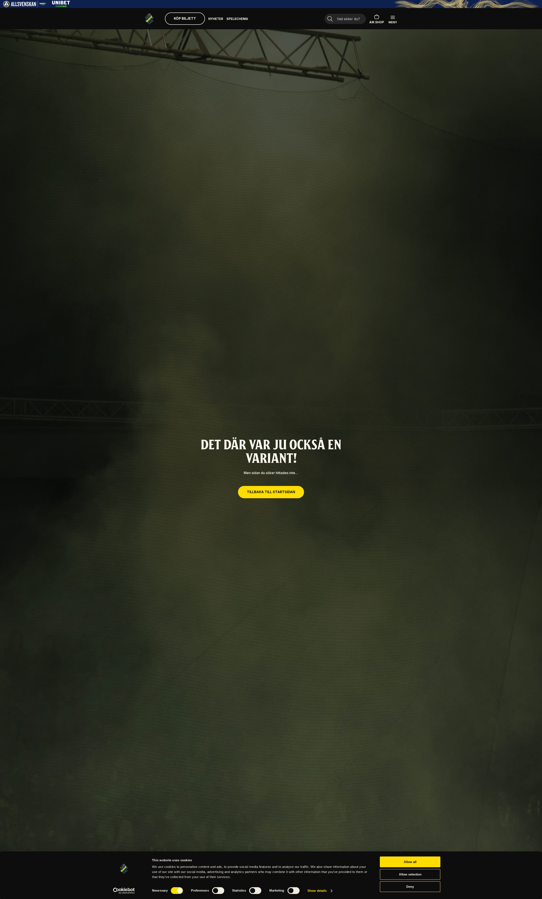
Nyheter (215, 19)
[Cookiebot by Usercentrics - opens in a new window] (123, 891)
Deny (410, 886)
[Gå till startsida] (149, 18)
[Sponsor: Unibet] (61, 6)
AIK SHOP (376, 22)
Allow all (410, 862)
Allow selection (410, 874)
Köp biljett (185, 18)
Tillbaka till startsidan (271, 492)
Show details (317, 890)
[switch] (218, 890)
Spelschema (237, 19)
